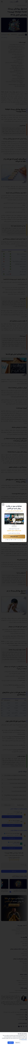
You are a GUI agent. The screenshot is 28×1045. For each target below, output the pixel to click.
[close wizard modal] (3, 505)
